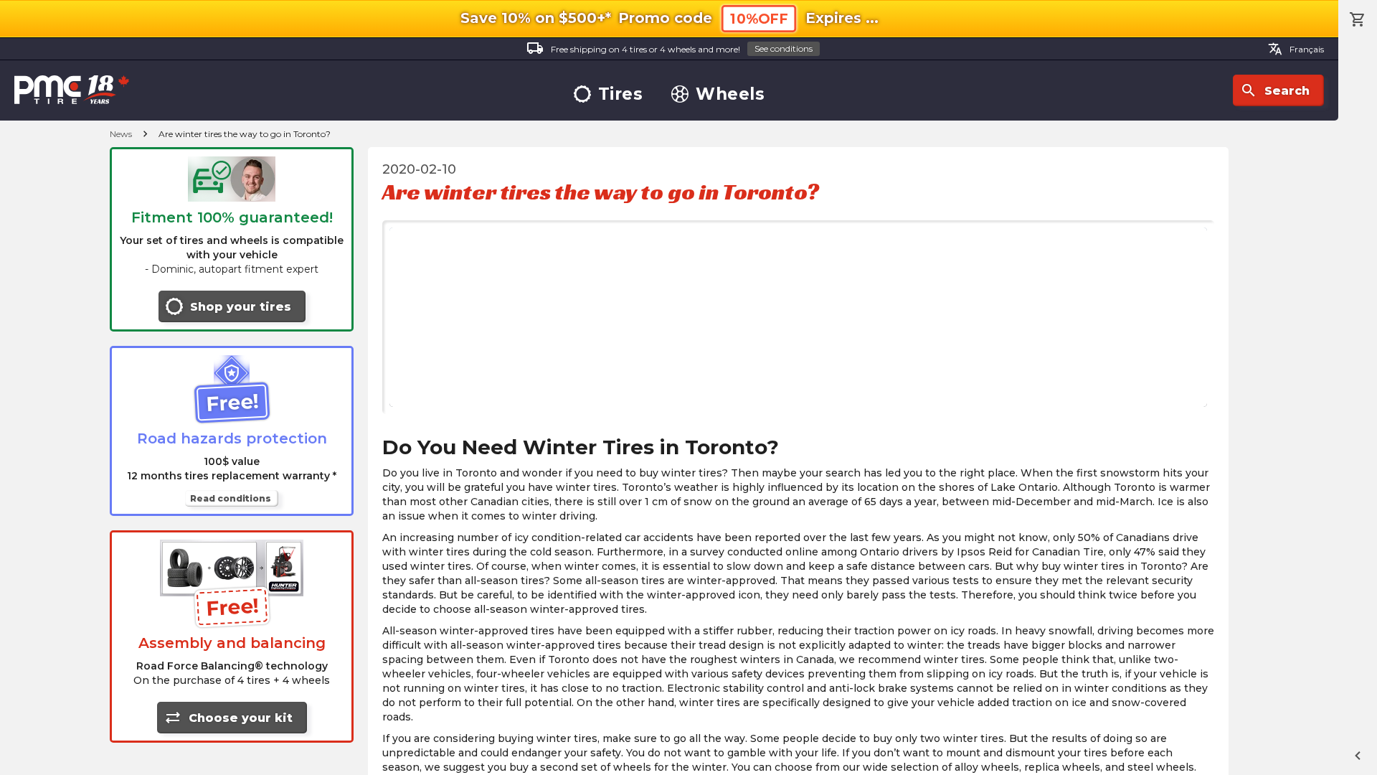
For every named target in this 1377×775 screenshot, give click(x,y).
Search (1275, 90)
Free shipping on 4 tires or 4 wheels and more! (669, 48)
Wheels (730, 94)
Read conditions (230, 498)
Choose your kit (228, 717)
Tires (620, 94)
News (121, 133)
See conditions (783, 48)
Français (1296, 49)
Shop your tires (240, 307)
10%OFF (758, 19)
